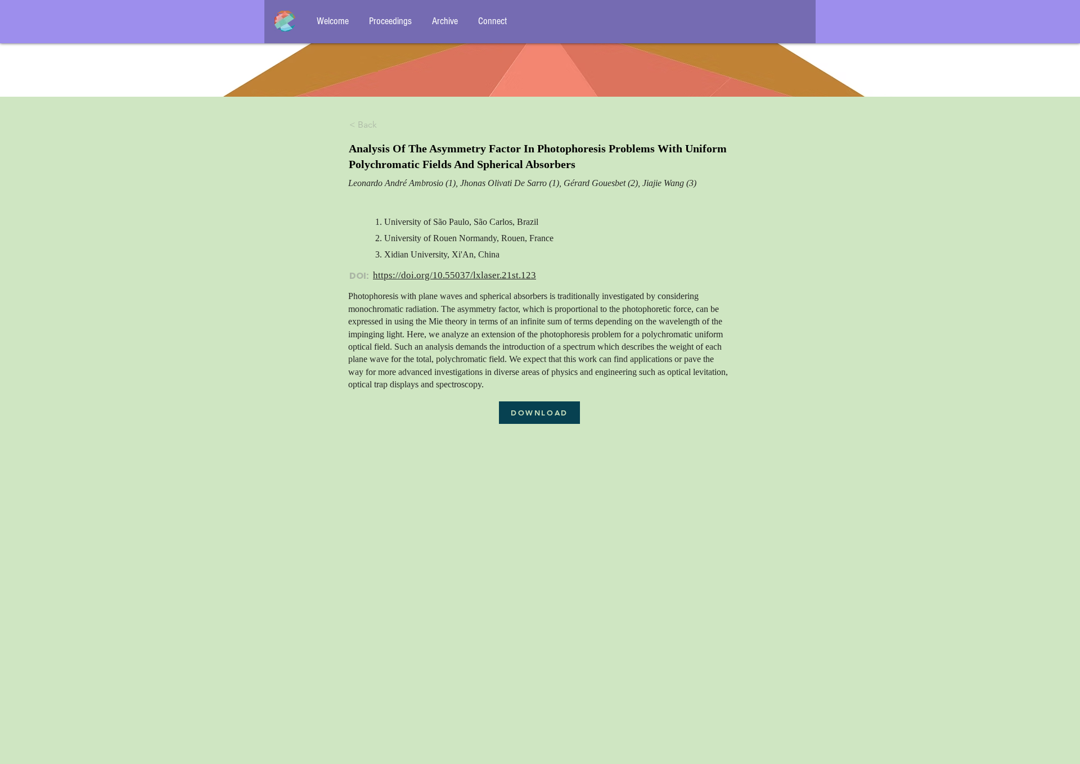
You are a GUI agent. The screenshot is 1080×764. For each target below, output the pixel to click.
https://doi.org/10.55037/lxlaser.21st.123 (454, 275)
